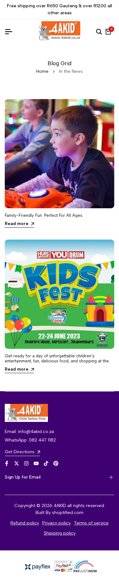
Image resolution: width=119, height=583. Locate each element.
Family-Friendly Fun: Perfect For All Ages (44, 215)
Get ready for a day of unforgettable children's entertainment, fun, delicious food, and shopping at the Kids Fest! (57, 361)
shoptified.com (67, 512)
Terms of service (91, 523)
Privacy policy (56, 523)
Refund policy (24, 523)
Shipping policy (60, 533)
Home (42, 71)
